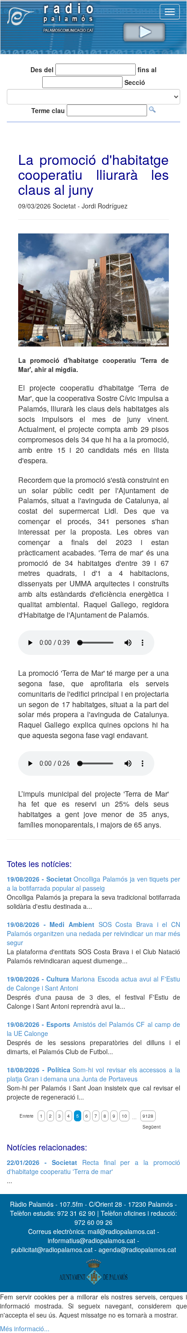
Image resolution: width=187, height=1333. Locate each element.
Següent (152, 1127)
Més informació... (24, 1328)
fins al (147, 69)
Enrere (27, 1116)
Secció (134, 82)
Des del (42, 69)
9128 (148, 1116)
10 (124, 1116)
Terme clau (48, 110)
